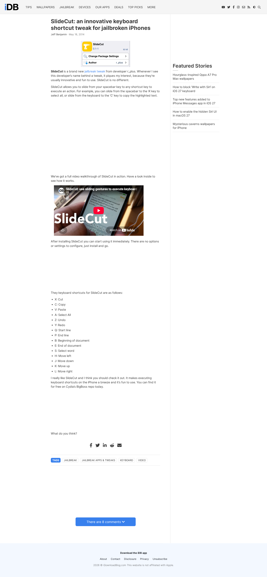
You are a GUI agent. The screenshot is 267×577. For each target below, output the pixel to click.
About (103, 558)
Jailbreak (66, 7)
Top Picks (135, 7)
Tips (28, 7)
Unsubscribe (160, 558)
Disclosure (130, 558)
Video (142, 460)
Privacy (144, 558)
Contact (115, 558)
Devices (85, 7)
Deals (118, 7)
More (151, 7)
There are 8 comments (104, 522)
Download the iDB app (133, 552)
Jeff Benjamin (59, 34)
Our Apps (102, 7)
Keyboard (126, 460)
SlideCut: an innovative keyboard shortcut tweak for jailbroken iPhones (100, 24)
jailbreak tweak (95, 71)
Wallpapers (45, 7)
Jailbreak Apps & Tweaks (98, 460)
